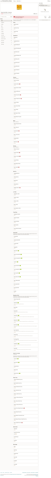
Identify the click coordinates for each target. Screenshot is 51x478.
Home (1, 472)
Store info (35, 13)
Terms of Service (33, 472)
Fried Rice (6, 33)
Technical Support (24, 472)
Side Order (6, 42)
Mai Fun (6, 29)
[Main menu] (1, 1)
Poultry (6, 24)
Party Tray (6, 40)
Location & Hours (7, 472)
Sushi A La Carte (6, 38)
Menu (3, 472)
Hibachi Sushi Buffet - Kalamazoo (7, 0)
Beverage (6, 44)
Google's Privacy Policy (13, 474)
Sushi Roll (6, 35)
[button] (25, 25)
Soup (6, 20)
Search (11, 16)
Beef (6, 26)
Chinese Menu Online (35, 474)
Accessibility (36, 472)
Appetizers (6, 22)
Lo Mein (6, 31)
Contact (11, 472)
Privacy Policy (28, 472)
